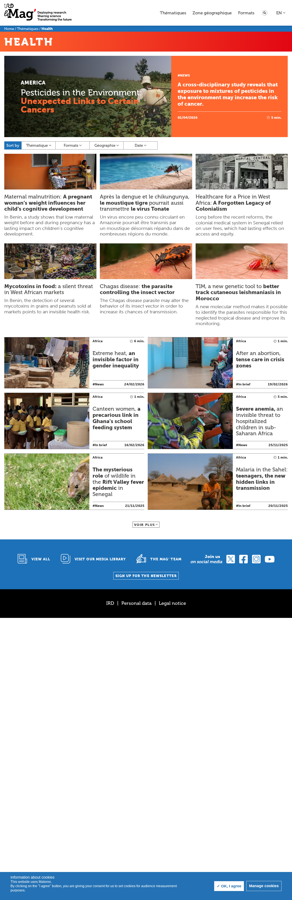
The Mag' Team (166, 559)
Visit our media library (100, 559)
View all (40, 559)
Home (9, 29)
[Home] (38, 13)
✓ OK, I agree (229, 886)
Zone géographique (212, 12)
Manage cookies (264, 886)
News (185, 75)
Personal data (136, 603)
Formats (246, 12)
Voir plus (144, 525)
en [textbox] (279, 12)
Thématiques (173, 12)
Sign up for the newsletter (146, 576)
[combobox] (281, 13)
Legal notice (172, 603)
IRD (110, 603)
